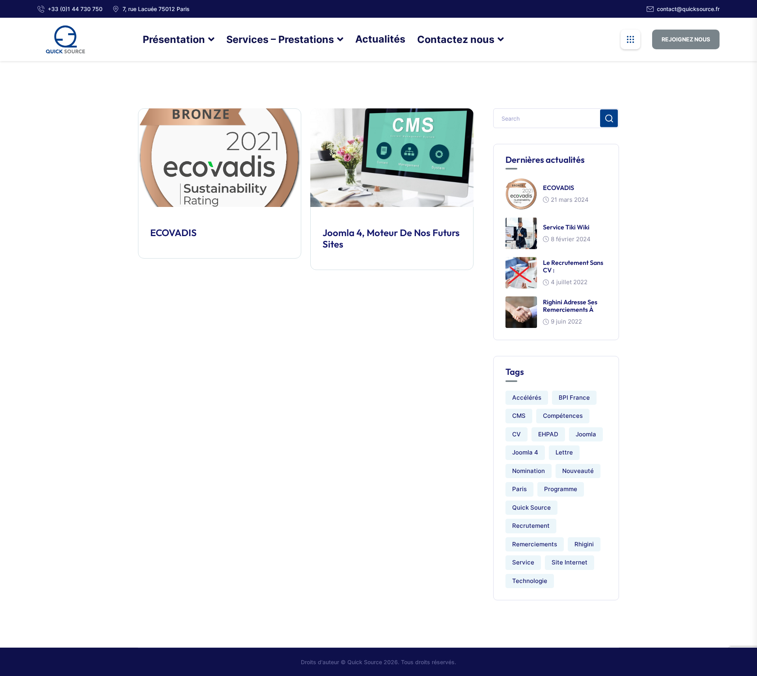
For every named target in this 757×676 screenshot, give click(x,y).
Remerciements (534, 544)
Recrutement (531, 525)
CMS (519, 415)
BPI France (574, 397)
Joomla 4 (525, 452)
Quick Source (531, 507)
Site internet (569, 562)
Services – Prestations (280, 39)
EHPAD (548, 434)
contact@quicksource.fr (688, 9)
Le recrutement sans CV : (573, 266)
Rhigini (584, 544)
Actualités (380, 39)
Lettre (564, 452)
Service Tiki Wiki (566, 227)
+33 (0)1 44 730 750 (75, 9)
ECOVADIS (173, 232)
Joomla (586, 434)
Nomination (528, 471)
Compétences (563, 415)
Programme (560, 489)
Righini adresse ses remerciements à (570, 305)
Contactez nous (455, 39)
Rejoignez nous (686, 39)
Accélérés (526, 397)
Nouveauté (578, 471)
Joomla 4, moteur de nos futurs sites (391, 238)
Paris (519, 489)
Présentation (174, 39)
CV (516, 434)
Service (523, 562)
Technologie (529, 581)
